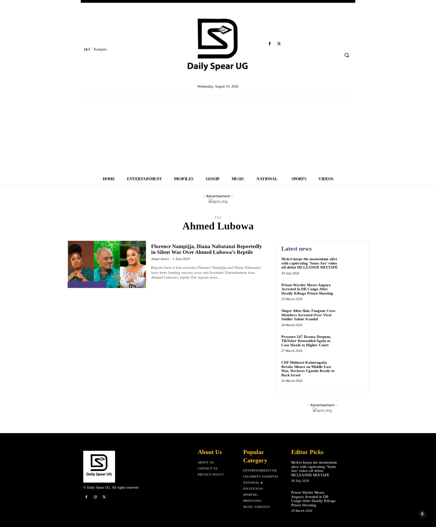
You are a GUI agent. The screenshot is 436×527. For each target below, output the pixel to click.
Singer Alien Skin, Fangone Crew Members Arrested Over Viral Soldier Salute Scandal (308, 315)
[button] (347, 55)
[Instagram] (95, 497)
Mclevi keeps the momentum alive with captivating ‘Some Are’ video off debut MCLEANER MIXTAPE (309, 263)
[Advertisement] (218, 134)
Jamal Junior (160, 259)
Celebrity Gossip (87, 285)
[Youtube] (288, 44)
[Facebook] (269, 44)
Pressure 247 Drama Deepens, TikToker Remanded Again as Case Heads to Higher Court (306, 341)
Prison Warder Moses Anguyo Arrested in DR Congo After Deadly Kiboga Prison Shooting (307, 289)
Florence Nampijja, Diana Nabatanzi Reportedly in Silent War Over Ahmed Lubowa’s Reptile (206, 249)
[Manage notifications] (422, 514)
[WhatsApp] (113, 497)
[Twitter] (279, 44)
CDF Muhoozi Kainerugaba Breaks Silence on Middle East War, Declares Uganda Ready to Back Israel (308, 368)
